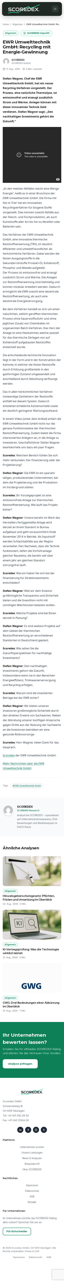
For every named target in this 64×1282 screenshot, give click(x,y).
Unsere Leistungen (32, 1152)
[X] (44, 1130)
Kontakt (32, 1202)
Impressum (32, 1185)
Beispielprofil (32, 1163)
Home (6, 24)
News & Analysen (32, 1158)
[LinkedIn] (20, 1130)
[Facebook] (28, 1130)
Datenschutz (32, 1190)
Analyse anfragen (20, 1063)
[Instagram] (36, 1130)
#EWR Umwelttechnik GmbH (27, 785)
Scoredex (9, 755)
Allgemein (17, 24)
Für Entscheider (16, 1231)
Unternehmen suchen (32, 1147)
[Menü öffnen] (55, 9)
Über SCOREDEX (32, 1169)
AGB (32, 1196)
